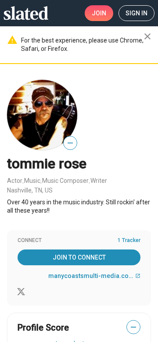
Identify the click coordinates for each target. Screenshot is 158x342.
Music (32, 180)
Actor (14, 180)
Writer (98, 180)
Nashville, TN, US (30, 190)
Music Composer (65, 180)
